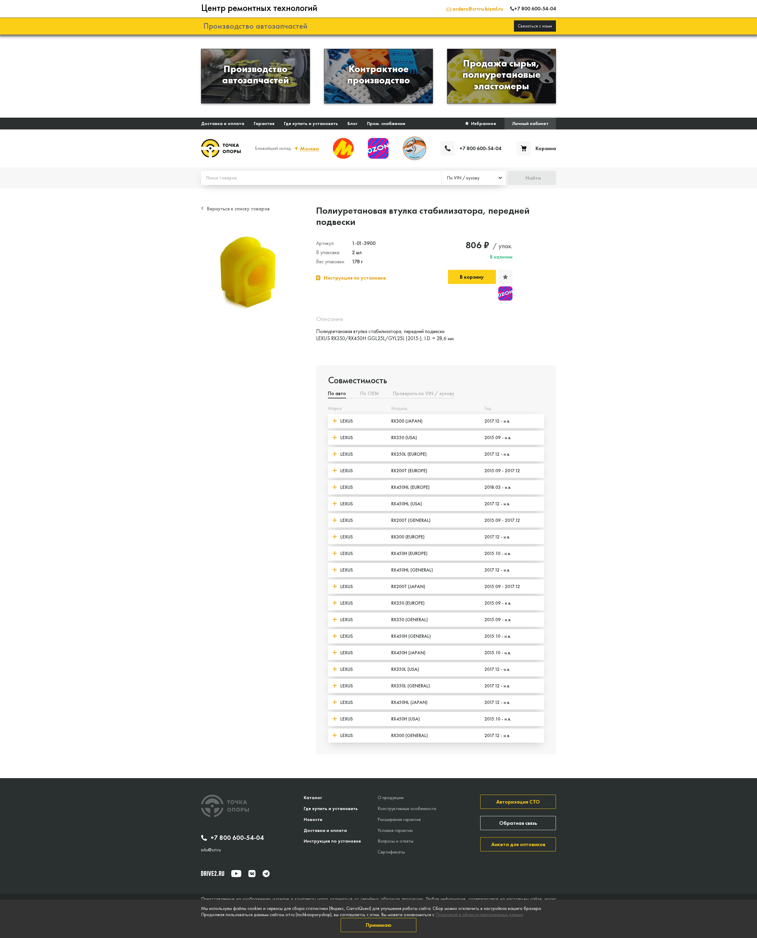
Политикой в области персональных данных (479, 914)
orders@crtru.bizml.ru (477, 8)
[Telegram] (266, 873)
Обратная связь (518, 822)
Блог (352, 123)
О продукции (391, 797)
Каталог (313, 797)
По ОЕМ (369, 394)
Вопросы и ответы (395, 841)
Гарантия (264, 123)
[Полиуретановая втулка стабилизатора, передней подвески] (249, 269)
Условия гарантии (395, 830)
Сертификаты (391, 852)
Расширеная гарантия (399, 819)
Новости (313, 819)
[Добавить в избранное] (505, 277)
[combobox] (474, 178)
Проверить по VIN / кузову (423, 394)
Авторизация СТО (518, 801)
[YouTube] (236, 873)
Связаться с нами (535, 26)
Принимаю (379, 924)
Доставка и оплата (222, 123)
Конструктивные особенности (407, 808)
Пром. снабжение (386, 123)
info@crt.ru (211, 850)
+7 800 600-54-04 (237, 838)
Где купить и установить (311, 123)
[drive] (212, 873)
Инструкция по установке (332, 841)
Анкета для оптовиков (518, 844)
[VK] (251, 873)
